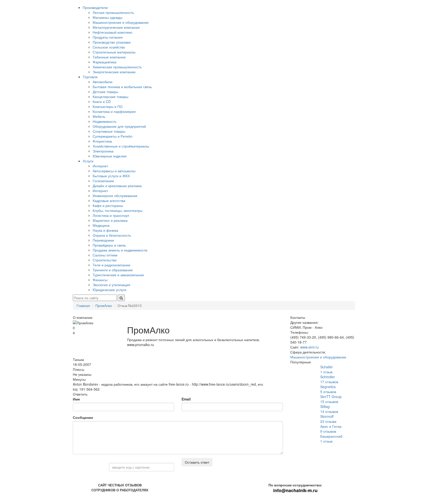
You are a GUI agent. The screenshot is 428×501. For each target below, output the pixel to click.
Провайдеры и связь (109, 245)
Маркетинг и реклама (110, 220)
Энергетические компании (114, 71)
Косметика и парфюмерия (114, 111)
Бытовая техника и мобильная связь (122, 86)
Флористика (102, 141)
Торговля (90, 76)
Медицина (101, 225)
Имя (76, 399)
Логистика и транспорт (111, 215)
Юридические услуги (109, 289)
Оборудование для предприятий (119, 126)
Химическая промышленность (117, 66)
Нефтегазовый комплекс (113, 32)
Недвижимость (104, 121)
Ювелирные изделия (110, 155)
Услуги (88, 160)
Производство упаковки (112, 42)
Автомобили (102, 81)
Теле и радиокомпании (111, 264)
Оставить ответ (197, 462)
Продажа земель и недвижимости (120, 250)
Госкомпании (103, 180)
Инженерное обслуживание (115, 195)
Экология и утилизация (111, 284)
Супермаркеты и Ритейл (112, 136)
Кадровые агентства (109, 200)
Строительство (105, 259)
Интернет (100, 165)
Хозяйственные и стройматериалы (121, 146)
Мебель (99, 116)
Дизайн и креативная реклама (117, 185)
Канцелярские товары (110, 96)
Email (186, 399)
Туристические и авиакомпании (118, 274)
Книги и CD (102, 101)
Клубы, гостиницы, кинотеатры (117, 210)
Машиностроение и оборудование (121, 22)
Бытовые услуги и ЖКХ (111, 175)
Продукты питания (108, 37)
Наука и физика (105, 230)
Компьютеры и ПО (108, 106)
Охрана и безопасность (112, 235)
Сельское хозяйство (109, 47)
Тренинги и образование (113, 269)
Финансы (100, 279)
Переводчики (103, 240)
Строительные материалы (114, 52)
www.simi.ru (309, 347)
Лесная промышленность (113, 12)
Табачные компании (109, 56)
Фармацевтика (104, 61)
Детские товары (105, 91)
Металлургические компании (116, 27)
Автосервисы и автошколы (114, 170)
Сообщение (83, 417)
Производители (95, 7)
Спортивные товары (109, 131)
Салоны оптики (105, 254)
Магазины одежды (107, 17)
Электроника (103, 151)
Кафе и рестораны (108, 205)
